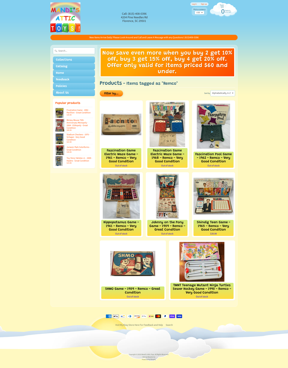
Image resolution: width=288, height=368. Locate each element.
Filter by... (111, 93)
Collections (64, 59)
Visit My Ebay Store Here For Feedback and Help (139, 325)
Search (169, 325)
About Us (62, 92)
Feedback (62, 79)
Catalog (61, 66)
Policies (61, 86)
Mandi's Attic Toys (147, 354)
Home (60, 73)
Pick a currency (200, 9)
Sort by (207, 93)
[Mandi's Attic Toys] (65, 17)
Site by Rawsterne (148, 357)
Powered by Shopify (149, 359)
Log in (194, 4)
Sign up (204, 4)
